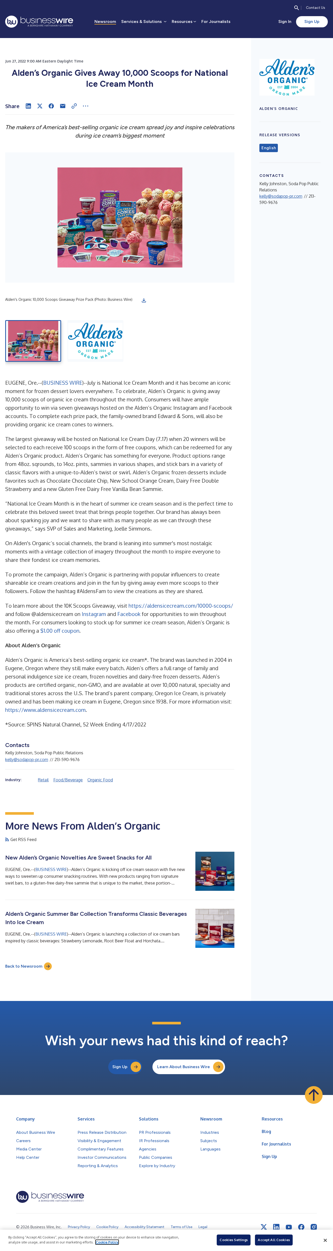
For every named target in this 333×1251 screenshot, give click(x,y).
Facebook (128, 614)
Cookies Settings (234, 1240)
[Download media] (144, 300)
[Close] (325, 1240)
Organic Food (100, 779)
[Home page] (39, 22)
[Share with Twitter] (40, 106)
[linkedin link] (276, 1227)
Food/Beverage (68, 779)
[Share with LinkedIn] (28, 106)
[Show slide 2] (95, 341)
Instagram (94, 614)
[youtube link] (289, 1227)
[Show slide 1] (33, 341)
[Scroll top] (314, 1095)
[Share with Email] (63, 106)
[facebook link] (301, 1227)
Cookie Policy (107, 1242)
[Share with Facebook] (51, 106)
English (268, 148)
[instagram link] (314, 1227)
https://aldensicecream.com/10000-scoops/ (181, 605)
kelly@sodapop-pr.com (26, 759)
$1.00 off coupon (59, 630)
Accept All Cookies (274, 1240)
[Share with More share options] (85, 106)
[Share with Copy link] (74, 106)
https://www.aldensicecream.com (45, 709)
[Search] (296, 7)
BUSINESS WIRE (62, 382)
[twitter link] (264, 1227)
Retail (43, 779)
